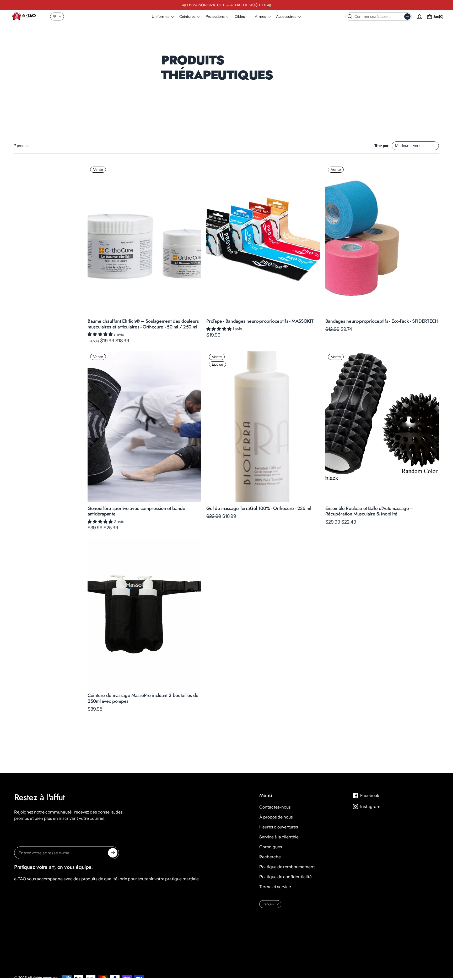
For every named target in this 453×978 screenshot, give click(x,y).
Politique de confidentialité (285, 876)
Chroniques (270, 846)
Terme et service (275, 886)
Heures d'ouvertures (278, 826)
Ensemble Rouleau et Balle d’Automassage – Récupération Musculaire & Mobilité (369, 511)
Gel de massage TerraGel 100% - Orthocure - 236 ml (258, 508)
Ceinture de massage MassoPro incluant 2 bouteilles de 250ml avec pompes (143, 698)
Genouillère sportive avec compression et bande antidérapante (136, 511)
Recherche (270, 856)
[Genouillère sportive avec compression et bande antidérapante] (144, 426)
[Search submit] (407, 16)
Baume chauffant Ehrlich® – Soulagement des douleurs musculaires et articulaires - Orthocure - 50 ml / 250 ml (143, 324)
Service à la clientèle (279, 836)
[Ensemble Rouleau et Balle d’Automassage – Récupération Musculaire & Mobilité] (382, 426)
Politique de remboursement (287, 866)
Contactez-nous (275, 807)
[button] (101, 334)
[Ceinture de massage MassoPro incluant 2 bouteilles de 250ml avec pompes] (144, 614)
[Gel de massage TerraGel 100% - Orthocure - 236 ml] (263, 426)
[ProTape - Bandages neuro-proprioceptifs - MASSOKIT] (263, 239)
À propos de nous (276, 817)
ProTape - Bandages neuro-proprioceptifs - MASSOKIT (259, 321)
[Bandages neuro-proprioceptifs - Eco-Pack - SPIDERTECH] (382, 239)
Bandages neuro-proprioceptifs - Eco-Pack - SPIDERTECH (381, 321)
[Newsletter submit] (112, 852)
